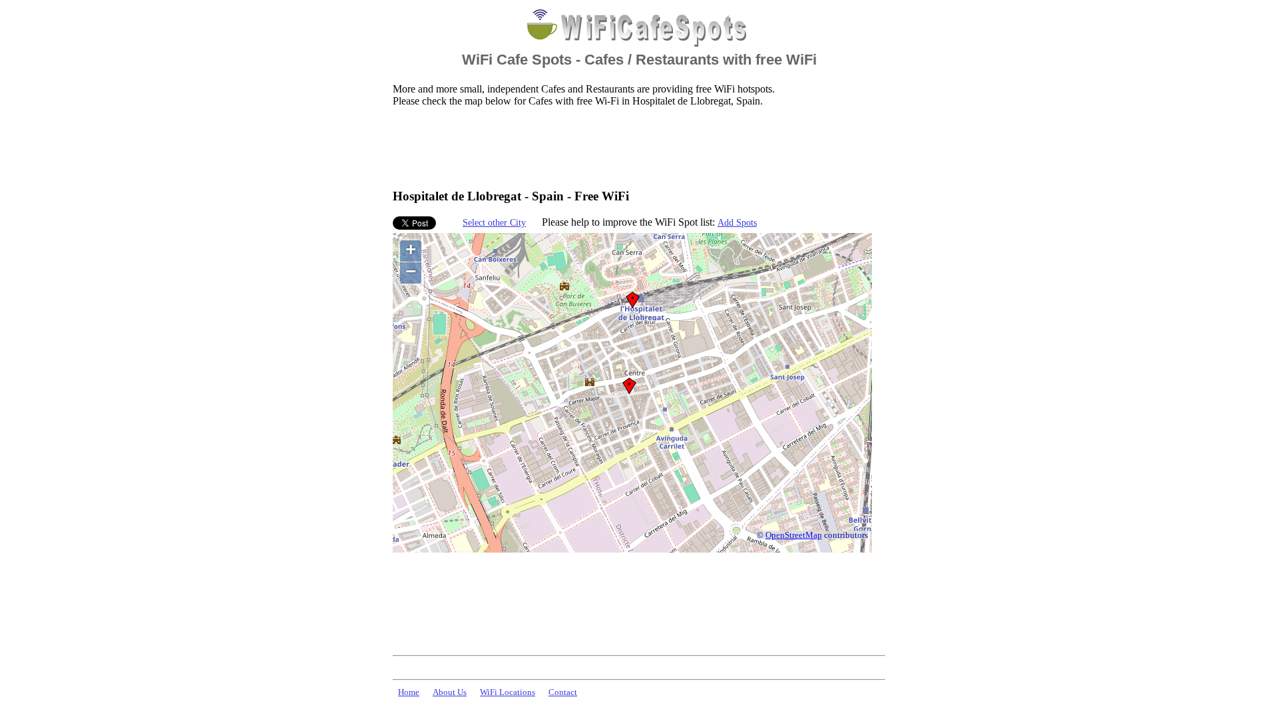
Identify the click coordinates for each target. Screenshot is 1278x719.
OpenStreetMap (793, 535)
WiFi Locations (507, 692)
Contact (562, 692)
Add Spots (737, 222)
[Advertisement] (635, 147)
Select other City (494, 222)
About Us (450, 692)
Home (408, 692)
